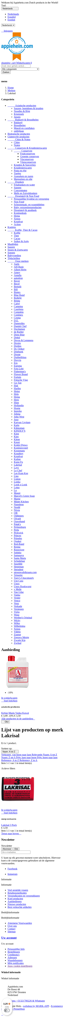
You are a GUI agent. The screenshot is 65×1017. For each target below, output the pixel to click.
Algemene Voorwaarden (20, 923)
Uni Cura (18, 580)
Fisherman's (20, 371)
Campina (18, 306)
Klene (17, 439)
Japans (17, 117)
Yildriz (17, 631)
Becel (17, 283)
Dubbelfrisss (20, 357)
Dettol (17, 337)
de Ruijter (19, 332)
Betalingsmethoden (17, 893)
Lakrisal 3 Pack (9, 825)
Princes (17, 535)
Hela (16, 394)
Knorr (17, 442)
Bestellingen (14, 952)
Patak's (17, 524)
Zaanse (17, 634)
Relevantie (37, 754)
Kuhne (17, 459)
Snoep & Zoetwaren (18, 249)
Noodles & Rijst (22, 111)
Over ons (12, 926)
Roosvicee (19, 549)
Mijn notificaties (16, 963)
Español (12, 17)
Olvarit (17, 518)
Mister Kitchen (21, 501)
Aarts (16, 264)
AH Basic (19, 266)
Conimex (18, 315)
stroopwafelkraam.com (25, 572)
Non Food (19, 201)
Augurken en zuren (23, 176)
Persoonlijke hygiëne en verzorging (31, 199)
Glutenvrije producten (18, 136)
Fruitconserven (27, 153)
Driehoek (18, 351)
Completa (19, 312)
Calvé (17, 303)
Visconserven (27, 159)
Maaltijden (13, 244)
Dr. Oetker (19, 348)
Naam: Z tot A (8, 757)
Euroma (18, 365)
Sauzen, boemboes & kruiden (28, 108)
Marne (17, 498)
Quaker (17, 541)
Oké (6, 722)
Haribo (17, 388)
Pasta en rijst (20, 170)
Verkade (18, 606)
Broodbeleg (20, 125)
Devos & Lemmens (23, 340)
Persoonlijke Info (16, 949)
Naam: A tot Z (10, 751)
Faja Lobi (19, 368)
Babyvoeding (14, 255)
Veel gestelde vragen (18, 890)
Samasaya (19, 555)
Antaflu (17, 275)
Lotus (17, 487)
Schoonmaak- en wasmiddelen (29, 204)
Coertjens (18, 309)
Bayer (17, 281)
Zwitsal (17, 643)
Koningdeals (20, 213)
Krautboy (18, 453)
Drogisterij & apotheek (25, 210)
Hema (17, 216)
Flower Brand (21, 374)
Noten (17, 145)
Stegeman (19, 566)
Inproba (18, 411)
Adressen (12, 957)
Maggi (17, 493)
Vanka (17, 595)
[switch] (7, 1010)
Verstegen (19, 609)
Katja (16, 425)
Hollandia (19, 405)
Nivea (17, 510)
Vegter (17, 597)
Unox (17, 583)
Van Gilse (19, 592)
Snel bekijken (9, 700)
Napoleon (19, 504)
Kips (16, 436)
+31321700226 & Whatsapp (26, 999)
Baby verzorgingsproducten (27, 207)
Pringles (18, 538)
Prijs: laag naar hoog (26, 757)
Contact (11, 928)
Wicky (17, 620)
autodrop (18, 278)
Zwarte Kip (19, 640)
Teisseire (18, 575)
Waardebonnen (15, 960)
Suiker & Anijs (21, 241)
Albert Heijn (20, 269)
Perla (16, 530)
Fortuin (17, 377)
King (16, 433)
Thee (16, 235)
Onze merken (18, 261)
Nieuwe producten (17, 904)
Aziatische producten (22, 105)
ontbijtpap (19, 131)
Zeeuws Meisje (21, 637)
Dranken (16, 182)
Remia (17, 547)
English (11, 19)
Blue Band (19, 295)
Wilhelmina (19, 626)
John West (19, 416)
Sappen (17, 187)
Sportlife (18, 563)
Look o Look (20, 484)
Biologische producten (19, 133)
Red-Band (19, 544)
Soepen (11, 252)
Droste (17, 354)
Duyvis (17, 360)
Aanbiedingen (15, 901)
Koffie (17, 233)
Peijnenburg (20, 527)
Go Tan (17, 382)
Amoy (17, 272)
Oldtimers (19, 515)
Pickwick (18, 532)
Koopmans (19, 450)
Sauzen (11, 247)
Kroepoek (19, 114)
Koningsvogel (21, 447)
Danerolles (19, 323)
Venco (17, 600)
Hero (16, 399)
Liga (16, 476)
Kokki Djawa (20, 445)
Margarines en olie (23, 179)
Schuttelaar (19, 561)
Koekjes (12, 227)
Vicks (17, 612)
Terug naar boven (11, 833)
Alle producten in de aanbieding (18, 718)
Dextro (17, 343)
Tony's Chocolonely (24, 578)
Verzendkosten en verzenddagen (24, 895)
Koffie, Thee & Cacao (22, 230)
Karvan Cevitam (22, 422)
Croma (17, 317)
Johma (17, 414)
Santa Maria (20, 558)
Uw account (9, 937)
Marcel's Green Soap (24, 496)
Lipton (17, 479)
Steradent (18, 569)
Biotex (17, 292)
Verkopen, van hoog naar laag (16, 754)
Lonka (17, 481)
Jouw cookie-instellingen (20, 966)
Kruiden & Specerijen (25, 165)
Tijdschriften (14, 258)
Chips (17, 142)
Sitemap (12, 931)
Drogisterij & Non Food (23, 196)
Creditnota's (13, 954)
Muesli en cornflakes (24, 128)
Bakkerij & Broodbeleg (23, 119)
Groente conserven (29, 156)
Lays (16, 467)
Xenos (17, 218)
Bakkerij (18, 122)
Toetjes (17, 173)
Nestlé (17, 507)
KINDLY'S (19, 431)
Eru (16, 363)
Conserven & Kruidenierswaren (27, 148)
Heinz (17, 391)
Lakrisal (18, 464)
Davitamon (19, 329)
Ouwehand (19, 521)
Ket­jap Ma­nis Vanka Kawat (15, 713)
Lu (15, 490)
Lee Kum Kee (21, 473)
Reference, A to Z (10, 760)
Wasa (16, 614)
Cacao (17, 238)
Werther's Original (23, 617)
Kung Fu (18, 462)
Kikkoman (19, 428)
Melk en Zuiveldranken (25, 193)
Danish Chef (20, 326)
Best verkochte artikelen (20, 907)
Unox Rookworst (22, 586)
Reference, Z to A (28, 760)
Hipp (16, 402)
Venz (16, 603)
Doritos (17, 346)
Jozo (16, 419)
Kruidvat (18, 221)
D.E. (16, 320)
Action (17, 224)
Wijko (17, 623)
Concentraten (20, 190)
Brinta (17, 300)
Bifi (16, 289)
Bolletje (18, 298)
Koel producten (15, 898)
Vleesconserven (28, 162)
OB (16, 513)
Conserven (23, 150)
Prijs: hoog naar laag (47, 757)
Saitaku (17, 552)
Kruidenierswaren (23, 167)
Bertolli (17, 286)
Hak (16, 385)
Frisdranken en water (24, 184)
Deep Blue (19, 334)
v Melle (17, 589)
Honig (17, 408)
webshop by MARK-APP (36, 1006)
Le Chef (18, 470)
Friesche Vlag (21, 380)
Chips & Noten (19, 139)
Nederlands (13, 14)
